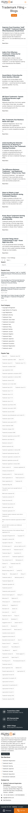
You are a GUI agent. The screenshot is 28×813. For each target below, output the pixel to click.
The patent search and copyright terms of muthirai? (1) (12, 489)
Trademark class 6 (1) (7, 363)
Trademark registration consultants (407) (11, 373)
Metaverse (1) (5, 598)
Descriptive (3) (5, 608)
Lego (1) (4, 567)
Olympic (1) (5, 563)
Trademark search (7, 348)
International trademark (9, 776)
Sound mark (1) (5, 556)
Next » (8, 260)
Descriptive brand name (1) (8, 640)
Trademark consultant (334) (8, 366)
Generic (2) (14, 608)
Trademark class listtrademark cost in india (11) (13, 415)
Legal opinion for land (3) (8, 674)
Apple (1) (15, 650)
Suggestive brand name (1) (8, 636)
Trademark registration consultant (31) (11, 456)
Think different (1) (15, 646)
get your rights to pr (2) (19, 546)
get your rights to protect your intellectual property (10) (12, 526)
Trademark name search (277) (9, 422)
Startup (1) (19, 594)
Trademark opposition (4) (8, 584)
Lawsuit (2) (19, 570)
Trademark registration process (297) (11, 436)
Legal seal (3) (5, 657)
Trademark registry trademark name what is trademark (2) (12, 515)
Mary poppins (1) (14, 574)
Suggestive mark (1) (7, 622)
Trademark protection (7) (8, 497)
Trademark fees (6, 324)
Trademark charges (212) (8, 429)
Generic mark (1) (18, 622)
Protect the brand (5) (7, 500)
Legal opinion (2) (21, 671)
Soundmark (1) (17, 553)
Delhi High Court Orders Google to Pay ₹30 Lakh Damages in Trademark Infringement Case (13, 297)
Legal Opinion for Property (9, 310)
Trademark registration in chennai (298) (11, 377)
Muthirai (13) (19, 667)
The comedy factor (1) (7, 560)
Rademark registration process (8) (10, 460)
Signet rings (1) (15, 657)
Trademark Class (6, 317)
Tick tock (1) (18, 542)
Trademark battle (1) (7, 577)
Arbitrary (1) (5, 605)
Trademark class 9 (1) (20, 387)
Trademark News (7, 336)
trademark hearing (7, 329)
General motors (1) (6, 549)
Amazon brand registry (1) (8, 594)
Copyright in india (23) (7, 542)
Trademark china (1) (7, 615)
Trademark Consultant (8, 322)
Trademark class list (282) (8, 411)
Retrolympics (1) (19, 560)
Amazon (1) (16, 643)
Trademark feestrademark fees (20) (10, 453)
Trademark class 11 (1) (7, 390)
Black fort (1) (5, 619)
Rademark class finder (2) (8, 439)
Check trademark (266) (7, 425)
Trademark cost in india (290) (9, 383)
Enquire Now (5, 754)
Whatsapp (8, 810)
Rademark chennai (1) (7, 443)
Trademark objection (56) (8, 699)
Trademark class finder (8, 319)
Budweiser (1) (14, 619)
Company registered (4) (19, 467)
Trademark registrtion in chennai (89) (11, 463)
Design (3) (4, 574)
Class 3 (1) (21, 359)
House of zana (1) (6, 643)
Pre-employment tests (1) (19, 660)
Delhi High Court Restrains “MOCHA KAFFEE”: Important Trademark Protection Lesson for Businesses (13, 289)
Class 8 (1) (4, 356)
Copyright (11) (21, 535)
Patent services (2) (19, 474)
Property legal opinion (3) (8, 671)
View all (14, 15)
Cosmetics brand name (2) (8, 633)
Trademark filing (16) (7, 484)
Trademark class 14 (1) (7, 401)
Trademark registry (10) (7, 507)
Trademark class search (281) (9, 408)
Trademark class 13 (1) (7, 397)
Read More (5, 43)
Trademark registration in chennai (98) (11, 450)
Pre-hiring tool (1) (6, 660)
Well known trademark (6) (8, 493)
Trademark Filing (6, 326)
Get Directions (7, 800)
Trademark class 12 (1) (7, 394)
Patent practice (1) (20, 477)
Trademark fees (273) (7, 387)
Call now (22, 810)
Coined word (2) (16, 601)
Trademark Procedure (8, 343)
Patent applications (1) (7, 477)
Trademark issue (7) (18, 549)
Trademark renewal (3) (7, 653)
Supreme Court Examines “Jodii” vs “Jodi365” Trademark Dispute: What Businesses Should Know (13, 274)
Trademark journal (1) (7, 587)
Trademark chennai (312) (8, 380)
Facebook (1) (5, 646)
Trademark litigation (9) (7, 580)
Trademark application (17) (8, 510)
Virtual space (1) (6, 601)
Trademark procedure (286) (8, 432)
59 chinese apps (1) (7, 546)
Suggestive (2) (14, 605)
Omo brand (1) (5, 612)
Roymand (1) (14, 626)
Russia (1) (17, 615)
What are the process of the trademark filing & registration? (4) (13, 531)
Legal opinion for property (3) (9, 678)
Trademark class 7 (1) (20, 363)
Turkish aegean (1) (20, 653)
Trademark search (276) (8, 418)
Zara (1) (20, 640)
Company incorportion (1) (8, 470)
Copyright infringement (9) (8, 535)
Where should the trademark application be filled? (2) (14, 520)
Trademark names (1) (7, 664)
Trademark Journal (7, 331)
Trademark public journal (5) (9, 591)
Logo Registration (7, 312)
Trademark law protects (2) (8, 503)
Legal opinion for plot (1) (8, 692)
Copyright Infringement (8, 307)
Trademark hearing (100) (8, 695)
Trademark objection (8, 338)
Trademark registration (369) (9, 359)
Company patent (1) (7, 474)
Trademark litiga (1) (6, 553)
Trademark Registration (8, 346)
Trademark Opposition (9, 774)
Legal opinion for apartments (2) (9, 685)
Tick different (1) (6, 650)
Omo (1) (14, 612)
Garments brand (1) (6, 629)
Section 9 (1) (5, 626)
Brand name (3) (18, 629)
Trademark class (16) (15, 356)
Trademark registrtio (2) (17, 556)
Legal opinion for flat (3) (7, 681)
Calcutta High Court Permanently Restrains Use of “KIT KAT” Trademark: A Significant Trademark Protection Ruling (13, 281)
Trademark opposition (8, 341)
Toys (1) (11, 567)
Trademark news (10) (15, 563)
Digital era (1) (15, 598)
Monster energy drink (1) (8, 570)
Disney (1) (23, 574)
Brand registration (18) (7, 667)
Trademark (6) (18, 481)
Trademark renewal (8, 771)
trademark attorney (7, 315)
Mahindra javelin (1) (19, 577)
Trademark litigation (7, 334)
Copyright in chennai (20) (8, 539)
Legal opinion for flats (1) (8, 688)
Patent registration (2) (7, 481)
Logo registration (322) (7, 370)
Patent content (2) (6, 467)
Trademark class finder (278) (9, 404)
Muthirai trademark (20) (7, 446)
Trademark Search (7, 763)
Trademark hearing (8, 766)
